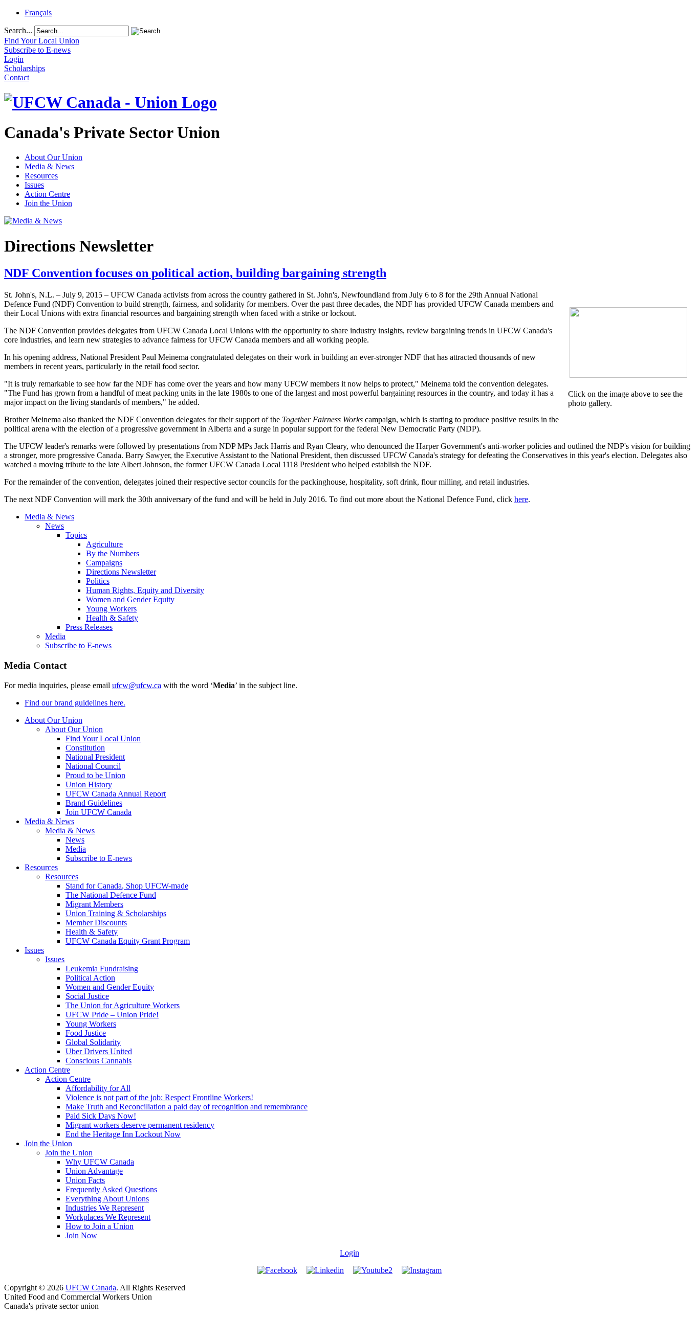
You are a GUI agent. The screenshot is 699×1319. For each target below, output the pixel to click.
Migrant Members (94, 904)
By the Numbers (112, 553)
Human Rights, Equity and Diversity (145, 590)
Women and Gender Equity (130, 599)
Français (38, 12)
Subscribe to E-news (78, 645)
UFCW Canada (90, 1287)
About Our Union (53, 157)
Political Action (90, 977)
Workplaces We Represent (107, 1217)
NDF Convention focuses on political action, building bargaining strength (195, 273)
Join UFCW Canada (98, 812)
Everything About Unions (107, 1198)
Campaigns (104, 562)
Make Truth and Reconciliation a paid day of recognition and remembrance (186, 1106)
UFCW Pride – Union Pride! (112, 1014)
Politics (98, 581)
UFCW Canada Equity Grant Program (127, 941)
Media (55, 636)
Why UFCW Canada (99, 1161)
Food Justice (85, 1033)
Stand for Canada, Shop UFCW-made (126, 885)
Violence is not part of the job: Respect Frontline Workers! (159, 1097)
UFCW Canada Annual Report (115, 793)
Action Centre (47, 194)
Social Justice (87, 996)
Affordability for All (97, 1088)
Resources (41, 175)
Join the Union (48, 203)
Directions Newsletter (121, 571)
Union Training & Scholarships (115, 913)
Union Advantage (94, 1171)
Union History (88, 784)
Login (349, 1252)
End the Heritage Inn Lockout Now (123, 1134)
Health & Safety (112, 617)
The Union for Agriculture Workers (122, 1005)
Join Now (81, 1235)
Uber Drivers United (98, 1051)
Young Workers (111, 608)
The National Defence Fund (110, 895)
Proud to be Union (95, 775)
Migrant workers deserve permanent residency (139, 1125)
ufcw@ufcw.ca (136, 685)
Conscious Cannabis (98, 1060)
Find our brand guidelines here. (75, 702)
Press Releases (89, 627)
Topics (76, 535)
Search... (18, 30)
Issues (34, 184)
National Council (93, 766)
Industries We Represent (104, 1207)
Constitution (85, 747)
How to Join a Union (99, 1226)
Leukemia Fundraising (101, 968)
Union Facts (85, 1180)
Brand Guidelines (93, 803)
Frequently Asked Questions (111, 1189)
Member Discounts (96, 922)
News (54, 525)
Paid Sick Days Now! (100, 1115)
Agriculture (104, 544)
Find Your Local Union (103, 738)
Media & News (49, 166)
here (521, 499)
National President (95, 757)
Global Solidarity (93, 1042)
